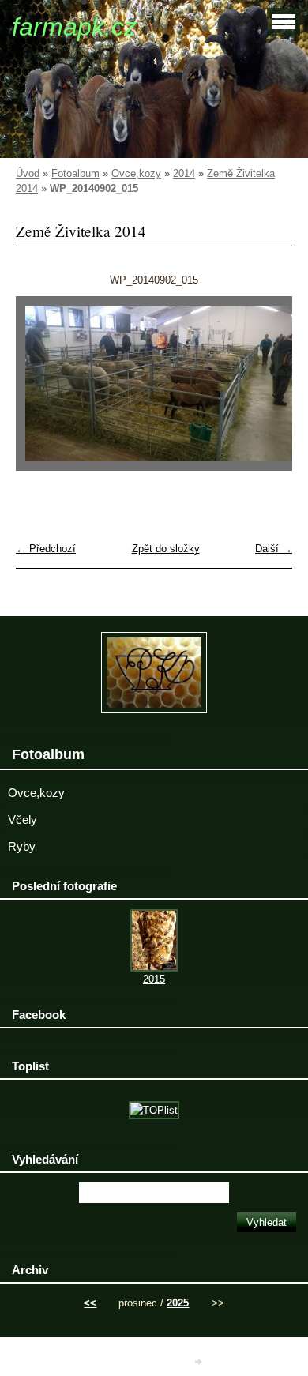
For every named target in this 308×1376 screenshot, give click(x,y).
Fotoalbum (75, 173)
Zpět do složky (166, 549)
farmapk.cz (74, 27)
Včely (22, 820)
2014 (184, 173)
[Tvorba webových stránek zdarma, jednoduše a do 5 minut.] (199, 1362)
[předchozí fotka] (41, 391)
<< (90, 1303)
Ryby (22, 846)
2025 (178, 1303)
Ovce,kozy (136, 173)
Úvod (27, 173)
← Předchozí (46, 549)
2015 (154, 979)
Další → (273, 549)
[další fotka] (266, 391)
